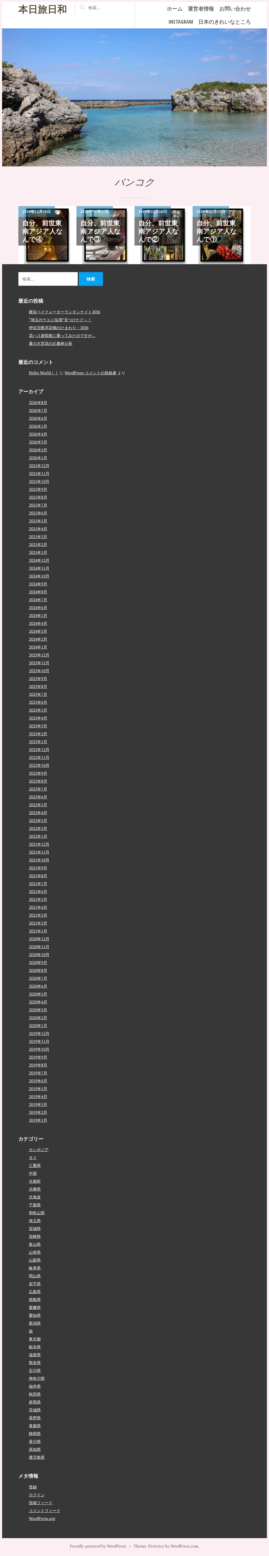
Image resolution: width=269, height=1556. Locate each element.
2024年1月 (38, 647)
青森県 (35, 1425)
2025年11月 (39, 473)
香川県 (35, 1441)
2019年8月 (38, 1065)
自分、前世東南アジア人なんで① (216, 231)
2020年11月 (39, 946)
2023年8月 (38, 686)
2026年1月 (38, 457)
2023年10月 (39, 670)
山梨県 (35, 1260)
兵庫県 (35, 1189)
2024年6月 (38, 607)
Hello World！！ (44, 372)
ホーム (175, 8)
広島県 (35, 1291)
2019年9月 (38, 1057)
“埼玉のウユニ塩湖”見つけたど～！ (60, 319)
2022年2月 (38, 828)
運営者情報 (201, 8)
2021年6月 (38, 891)
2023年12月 (39, 654)
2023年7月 (38, 694)
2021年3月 (38, 915)
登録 (33, 1486)
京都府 (35, 1181)
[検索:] (106, 7)
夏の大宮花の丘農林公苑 (50, 343)
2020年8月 (38, 970)
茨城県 (35, 1409)
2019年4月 (38, 1096)
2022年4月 (38, 812)
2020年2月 (38, 1017)
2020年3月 (38, 1009)
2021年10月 (39, 860)
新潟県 (35, 1323)
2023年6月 (38, 702)
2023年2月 (38, 733)
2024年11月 (39, 568)
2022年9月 (38, 773)
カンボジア (39, 1149)
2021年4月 (38, 907)
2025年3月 (38, 536)
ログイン (37, 1494)
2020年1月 (38, 1025)
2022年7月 (38, 789)
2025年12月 (39, 465)
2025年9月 (38, 489)
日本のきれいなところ (224, 21)
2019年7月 (38, 1072)
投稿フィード (41, 1502)
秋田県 (35, 1394)
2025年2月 (38, 544)
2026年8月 (38, 402)
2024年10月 (39, 576)
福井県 (35, 1386)
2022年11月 (39, 757)
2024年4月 (38, 623)
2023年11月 (39, 662)
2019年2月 (38, 1112)
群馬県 (35, 1402)
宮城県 (35, 1228)
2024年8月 (38, 591)
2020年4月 (38, 1001)
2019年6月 (38, 1080)
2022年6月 (38, 796)
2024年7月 (38, 599)
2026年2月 (38, 449)
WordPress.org (42, 1518)
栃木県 (35, 1346)
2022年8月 (38, 781)
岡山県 (35, 1275)
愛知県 (35, 1315)
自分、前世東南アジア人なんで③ (100, 231)
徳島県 (35, 1299)
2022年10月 (39, 765)
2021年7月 (38, 883)
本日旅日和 (42, 9)
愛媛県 (35, 1307)
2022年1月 (38, 836)
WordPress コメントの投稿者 (90, 372)
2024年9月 (38, 583)
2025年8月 (38, 497)
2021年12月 (39, 844)
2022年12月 (39, 749)
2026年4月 (38, 434)
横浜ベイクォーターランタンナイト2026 (64, 311)
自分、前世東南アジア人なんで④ (42, 231)
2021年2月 (38, 923)
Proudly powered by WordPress (98, 1546)
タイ (33, 1157)
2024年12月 (39, 560)
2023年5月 (38, 710)
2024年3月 (38, 631)
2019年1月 (38, 1120)
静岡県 (35, 1433)
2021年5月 (38, 899)
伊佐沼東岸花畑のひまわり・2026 (59, 327)
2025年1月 (38, 552)
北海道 (35, 1197)
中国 (33, 1173)
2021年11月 (39, 852)
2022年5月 (38, 804)
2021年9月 (38, 867)
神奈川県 (37, 1378)
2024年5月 (38, 615)
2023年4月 (38, 718)
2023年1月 (38, 741)
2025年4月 (38, 528)
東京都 (35, 1338)
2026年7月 (38, 410)
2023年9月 (38, 678)
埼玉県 (35, 1220)
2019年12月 (39, 1033)
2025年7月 (38, 505)
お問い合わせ (235, 8)
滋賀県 (35, 1354)
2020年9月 (38, 962)
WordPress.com (184, 1546)
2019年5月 (38, 1088)
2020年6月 (38, 986)
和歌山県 (37, 1212)
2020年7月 (38, 978)
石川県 (35, 1370)
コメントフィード (44, 1510)
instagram (180, 21)
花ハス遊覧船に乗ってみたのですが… (62, 335)
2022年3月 (38, 820)
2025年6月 (38, 513)
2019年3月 (38, 1104)
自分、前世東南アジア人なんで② (158, 231)
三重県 (35, 1165)
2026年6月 (38, 418)
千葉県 (35, 1204)
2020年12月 (39, 938)
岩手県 (35, 1283)
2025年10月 (39, 481)
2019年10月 (39, 1049)
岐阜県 (35, 1268)
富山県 (35, 1244)
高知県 (35, 1449)
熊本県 (35, 1362)
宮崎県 (35, 1236)
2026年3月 (38, 442)
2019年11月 (39, 1041)
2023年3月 (38, 725)
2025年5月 (38, 520)
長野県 (35, 1417)
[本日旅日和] (134, 97)
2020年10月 (39, 954)
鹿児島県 (37, 1457)
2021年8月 (38, 875)
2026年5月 (38, 426)
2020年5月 (38, 994)
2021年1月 (38, 930)
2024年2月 (38, 639)
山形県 (35, 1252)
